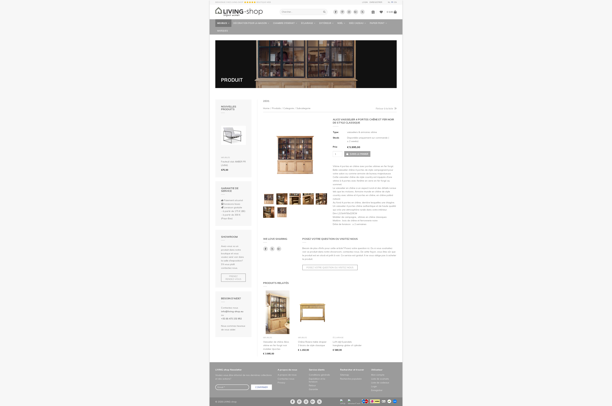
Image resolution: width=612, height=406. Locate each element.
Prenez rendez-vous (233, 278)
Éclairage (307, 23)
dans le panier (358, 154)
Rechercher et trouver (352, 369)
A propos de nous (287, 369)
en (395, 2)
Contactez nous (286, 378)
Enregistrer (376, 2)
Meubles (222, 23)
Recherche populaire (351, 378)
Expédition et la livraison (317, 380)
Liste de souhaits (380, 378)
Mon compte (377, 374)
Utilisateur (376, 369)
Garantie (313, 389)
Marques (222, 30)
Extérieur (325, 23)
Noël (340, 23)
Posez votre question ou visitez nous (329, 267)
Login (365, 2)
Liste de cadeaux (380, 382)
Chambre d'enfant (284, 23)
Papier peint (377, 23)
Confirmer (261, 387)
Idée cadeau (356, 23)
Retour (312, 385)
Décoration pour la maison (250, 23)
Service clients (316, 369)
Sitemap (344, 374)
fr (392, 2)
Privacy (281, 382)
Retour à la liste (384, 108)
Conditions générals (319, 374)
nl (389, 2)
